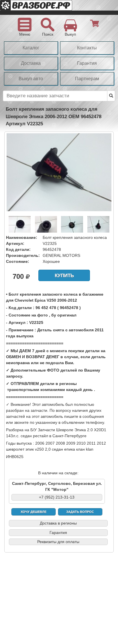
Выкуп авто (31, 78)
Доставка (31, 63)
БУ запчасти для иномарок (46, 7)
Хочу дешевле (33, 511)
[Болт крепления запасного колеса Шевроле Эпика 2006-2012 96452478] (59, 172)
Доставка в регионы (58, 523)
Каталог (31, 47)
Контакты (87, 47)
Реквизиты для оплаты (58, 541)
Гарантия (87, 63)
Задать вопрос (80, 511)
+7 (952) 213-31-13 (56, 497)
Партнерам (87, 78)
